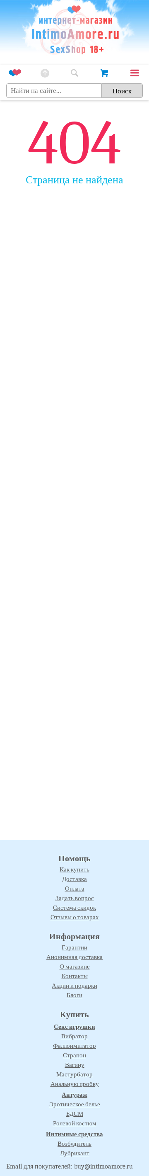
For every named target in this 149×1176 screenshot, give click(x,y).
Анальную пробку (74, 1084)
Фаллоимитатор (74, 1045)
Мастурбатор (74, 1074)
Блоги (74, 995)
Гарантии (74, 947)
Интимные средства (74, 1134)
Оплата (74, 888)
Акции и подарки (74, 985)
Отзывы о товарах (74, 917)
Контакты (75, 976)
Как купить (74, 869)
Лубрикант (74, 1153)
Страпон (74, 1055)
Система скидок (74, 907)
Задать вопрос (74, 898)
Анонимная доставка (74, 957)
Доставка (74, 879)
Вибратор (74, 1036)
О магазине (75, 966)
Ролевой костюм (74, 1123)
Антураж (74, 1094)
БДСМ (74, 1114)
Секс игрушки (74, 1026)
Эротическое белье (74, 1104)
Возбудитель (74, 1143)
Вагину (74, 1065)
